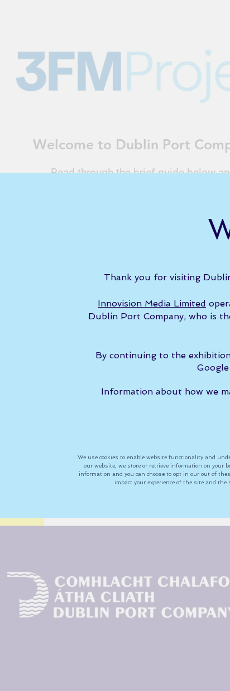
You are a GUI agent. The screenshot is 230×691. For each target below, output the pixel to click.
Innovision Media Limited (152, 303)
